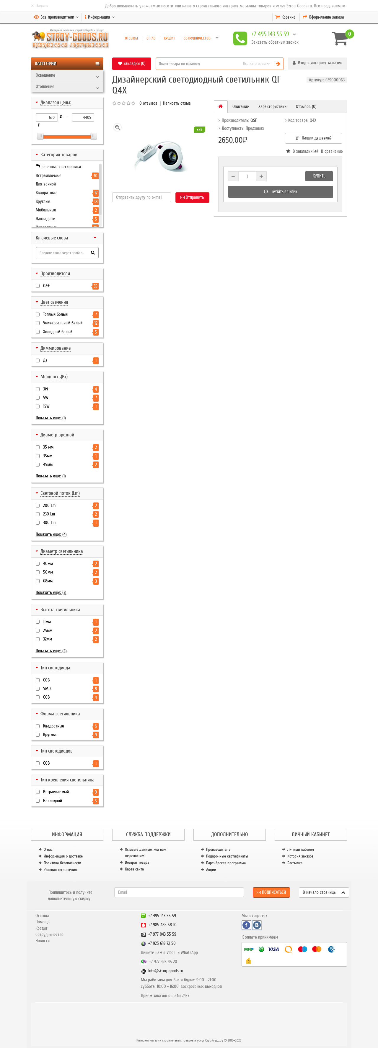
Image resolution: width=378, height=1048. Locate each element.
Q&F (70, 286)
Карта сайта (134, 869)
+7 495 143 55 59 (270, 34)
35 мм (70, 447)
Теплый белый (70, 314)
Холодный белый (70, 332)
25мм (70, 630)
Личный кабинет (300, 849)
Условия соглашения (60, 869)
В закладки (301, 151)
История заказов (300, 856)
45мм (70, 464)
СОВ (70, 697)
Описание (240, 106)
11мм (70, 622)
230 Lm (70, 514)
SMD (70, 688)
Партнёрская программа (226, 862)
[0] (337, 38)
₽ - (65, 116)
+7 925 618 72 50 (162, 943)
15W (70, 406)
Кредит (169, 38)
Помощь (42, 921)
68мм (70, 581)
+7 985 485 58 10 (162, 924)
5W (70, 397)
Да (70, 360)
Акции (211, 869)
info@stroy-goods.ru (165, 970)
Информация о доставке (63, 856)
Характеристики (272, 106)
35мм (70, 456)
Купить (319, 176)
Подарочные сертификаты (227, 856)
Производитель (218, 849)
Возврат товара (137, 862)
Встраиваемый (70, 792)
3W (70, 389)
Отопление (45, 86)
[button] (317, 64)
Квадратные (70, 726)
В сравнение (330, 151)
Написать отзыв (177, 103)
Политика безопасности (62, 862)
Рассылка (294, 862)
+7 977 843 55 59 (162, 934)
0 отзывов (148, 103)
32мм (70, 639)
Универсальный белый (70, 323)
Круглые (70, 734)
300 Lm (70, 522)
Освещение (45, 75)
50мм (70, 572)
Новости (42, 940)
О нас (150, 38)
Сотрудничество (197, 38)
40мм (70, 563)
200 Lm (70, 505)
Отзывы (131, 38)
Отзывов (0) (306, 106)
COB (70, 680)
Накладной (70, 801)
